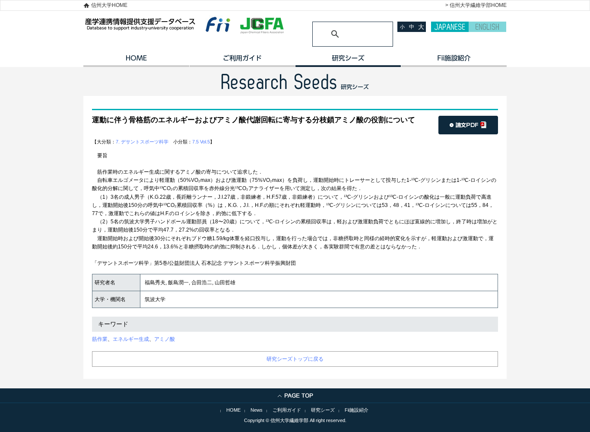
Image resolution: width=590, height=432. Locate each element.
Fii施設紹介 (356, 410)
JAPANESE (450, 27)
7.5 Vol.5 (201, 141)
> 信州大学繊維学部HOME (476, 5)
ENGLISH (487, 27)
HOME (136, 60)
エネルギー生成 (131, 339)
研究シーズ (348, 60)
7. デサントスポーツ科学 (142, 141)
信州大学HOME (109, 5)
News (257, 410)
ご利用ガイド (242, 60)
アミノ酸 (164, 339)
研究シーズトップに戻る (295, 359)
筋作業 (100, 339)
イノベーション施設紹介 (454, 60)
